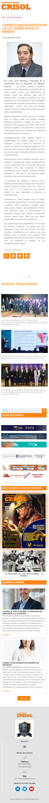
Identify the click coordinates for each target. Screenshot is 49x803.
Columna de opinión (13, 17)
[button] (20, 276)
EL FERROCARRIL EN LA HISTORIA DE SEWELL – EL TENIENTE (24, 575)
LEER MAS (6, 635)
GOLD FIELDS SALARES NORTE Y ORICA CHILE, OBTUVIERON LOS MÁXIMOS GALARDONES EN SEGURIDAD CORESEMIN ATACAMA (24, 322)
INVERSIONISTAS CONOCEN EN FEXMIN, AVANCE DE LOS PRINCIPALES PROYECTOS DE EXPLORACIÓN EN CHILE (23, 357)
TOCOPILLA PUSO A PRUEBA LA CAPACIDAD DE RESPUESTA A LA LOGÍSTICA (22, 612)
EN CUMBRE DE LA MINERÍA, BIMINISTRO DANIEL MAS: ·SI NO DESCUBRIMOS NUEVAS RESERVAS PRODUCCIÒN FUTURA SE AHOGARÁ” (24, 392)
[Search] (44, 410)
